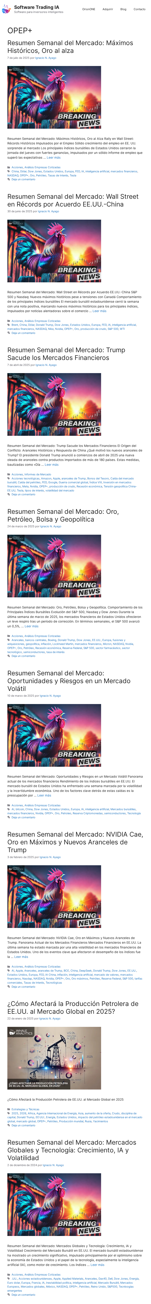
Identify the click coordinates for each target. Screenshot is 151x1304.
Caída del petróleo (29, 482)
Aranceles (18, 640)
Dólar (23, 171)
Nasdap (27, 978)
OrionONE (88, 9)
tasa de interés (55, 652)
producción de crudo (93, 328)
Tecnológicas (54, 982)
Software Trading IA (36, 7)
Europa (69, 171)
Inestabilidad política (58, 1282)
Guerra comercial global (73, 482)
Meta (25, 486)
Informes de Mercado (37, 474)
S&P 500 (113, 328)
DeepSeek (85, 970)
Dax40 (103, 1278)
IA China (50, 974)
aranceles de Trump (74, 478)
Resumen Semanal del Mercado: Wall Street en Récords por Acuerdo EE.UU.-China (73, 200)
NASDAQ (12, 175)
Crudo (116, 1113)
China (15, 171)
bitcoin (20, 809)
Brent (15, 324)
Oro (32, 175)
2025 (15, 1113)
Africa (31, 1113)
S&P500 (112, 1286)
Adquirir (108, 9)
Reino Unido (98, 1286)
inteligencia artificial (97, 171)
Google (52, 482)
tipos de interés (34, 490)
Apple (56, 478)
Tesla (73, 175)
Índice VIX (95, 482)
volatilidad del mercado (59, 490)
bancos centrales (35, 640)
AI (13, 809)
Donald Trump (44, 324)
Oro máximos (79, 978)
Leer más (54, 157)
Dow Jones (35, 171)
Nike (51, 328)
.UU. (14, 1278)
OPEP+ (24, 175)
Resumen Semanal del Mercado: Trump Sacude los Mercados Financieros (66, 353)
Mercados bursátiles (123, 809)
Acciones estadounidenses (35, 1278)
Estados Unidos (53, 171)
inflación (46, 643)
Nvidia (59, 328)
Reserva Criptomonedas (88, 813)
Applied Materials (72, 1278)
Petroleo (66, 813)
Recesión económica (89, 486)
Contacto (139, 9)
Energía (50, 1117)
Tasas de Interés (58, 175)
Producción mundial (71, 1121)
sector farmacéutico (108, 648)
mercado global (26, 1121)
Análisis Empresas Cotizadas (42, 167)
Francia (36, 1282)
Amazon (46, 478)
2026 (23, 1113)
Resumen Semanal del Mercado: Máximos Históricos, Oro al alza (70, 46)
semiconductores (34, 652)
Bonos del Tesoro (98, 478)
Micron (107, 643)
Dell (110, 1278)
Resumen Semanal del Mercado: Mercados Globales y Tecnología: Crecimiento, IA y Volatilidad (71, 1150)
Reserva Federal (72, 648)
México (50, 1286)
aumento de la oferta (97, 1113)
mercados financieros (124, 171)
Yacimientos (100, 1121)
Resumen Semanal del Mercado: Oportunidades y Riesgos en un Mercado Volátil (69, 680)
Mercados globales (33, 1286)
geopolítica (32, 643)
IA (82, 171)
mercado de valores (106, 974)
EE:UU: (40, 1117)
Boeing (52, 640)
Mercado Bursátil (108, 1282)
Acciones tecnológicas (26, 478)
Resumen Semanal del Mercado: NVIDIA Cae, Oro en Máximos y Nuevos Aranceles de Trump (75, 842)
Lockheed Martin (62, 643)
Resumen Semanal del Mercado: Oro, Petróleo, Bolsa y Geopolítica (63, 515)
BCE (66, 970)
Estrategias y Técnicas (25, 1109)
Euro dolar (13, 1282)
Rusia (88, 1121)
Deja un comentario (23, 179)
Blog (123, 9)
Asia (80, 1113)
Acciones (17, 167)
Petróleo (41, 175)
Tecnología (134, 813)
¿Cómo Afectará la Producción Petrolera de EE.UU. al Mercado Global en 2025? (72, 1007)
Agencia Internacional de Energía (56, 1113)
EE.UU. (96, 640)
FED (77, 171)
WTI (122, 328)
